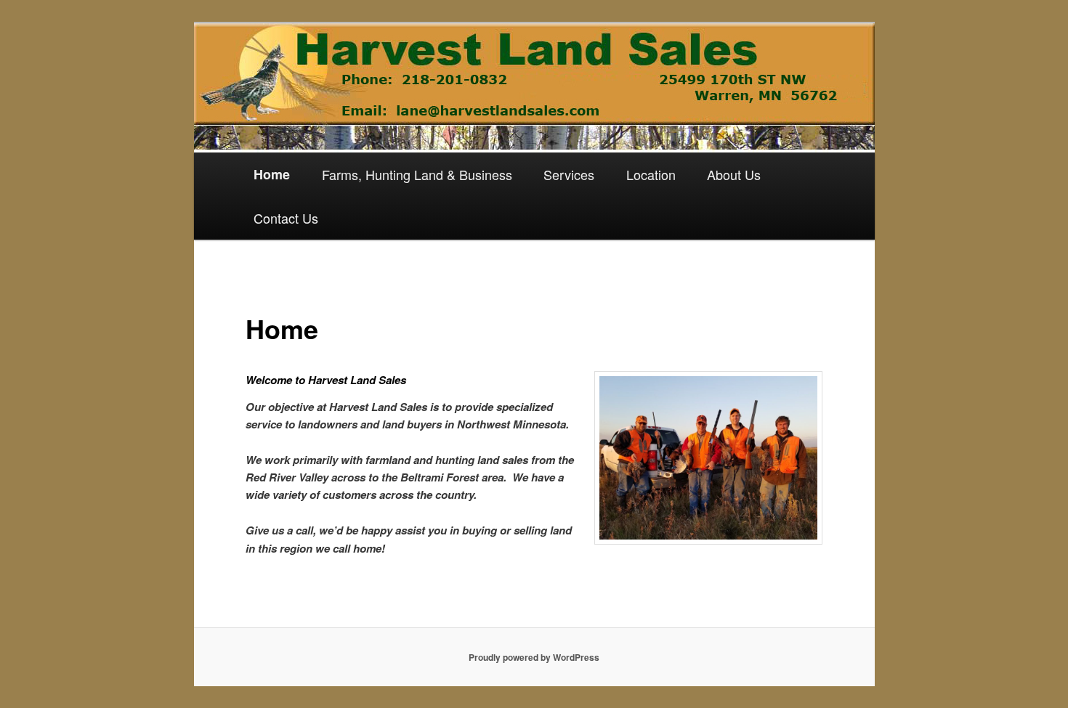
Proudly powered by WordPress (534, 657)
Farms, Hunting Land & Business (417, 174)
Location (651, 174)
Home (272, 174)
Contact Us (286, 217)
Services (568, 174)
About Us (734, 174)
